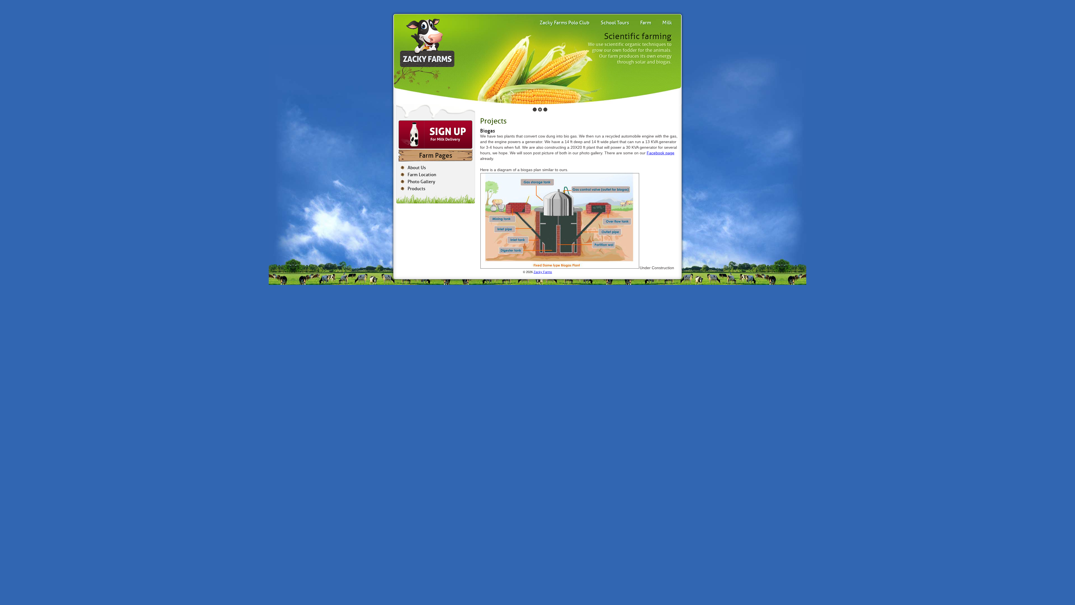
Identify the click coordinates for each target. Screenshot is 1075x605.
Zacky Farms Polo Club (565, 23)
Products (416, 188)
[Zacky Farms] (426, 41)
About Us (417, 167)
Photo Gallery (421, 181)
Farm (645, 23)
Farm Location (422, 174)
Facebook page (660, 153)
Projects (493, 121)
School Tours (615, 23)
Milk (667, 23)
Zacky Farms (543, 272)
